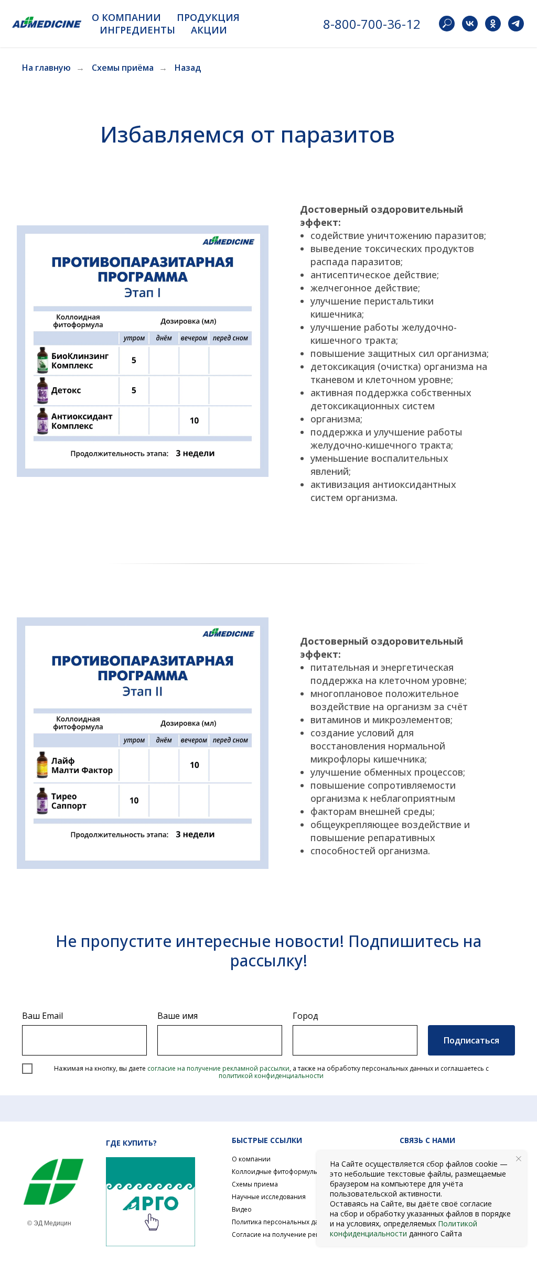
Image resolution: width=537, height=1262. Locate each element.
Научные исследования (269, 1196)
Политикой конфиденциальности (403, 1228)
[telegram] (516, 23)
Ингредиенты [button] (137, 30)
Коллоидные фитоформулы (275, 1171)
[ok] (493, 23)
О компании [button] (126, 17)
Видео (242, 1209)
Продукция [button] (208, 17)
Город (305, 1015)
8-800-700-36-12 (372, 23)
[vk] (470, 23)
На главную (46, 68)
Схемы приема (255, 1184)
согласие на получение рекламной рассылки (218, 1068)
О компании (251, 1159)
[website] (447, 23)
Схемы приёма (123, 68)
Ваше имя (177, 1015)
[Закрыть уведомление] (518, 1159)
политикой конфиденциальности (271, 1075)
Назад (188, 68)
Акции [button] (209, 30)
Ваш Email (42, 1015)
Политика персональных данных (283, 1221)
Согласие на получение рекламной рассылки (303, 1234)
